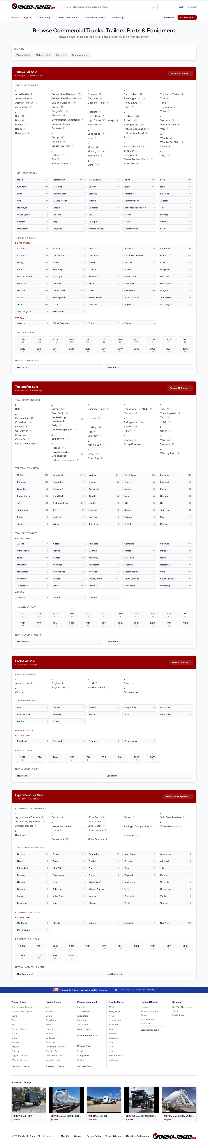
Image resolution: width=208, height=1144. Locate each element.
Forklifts (81, 1007)
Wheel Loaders (84, 1011)
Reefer (49, 1024)
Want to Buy (43, 17)
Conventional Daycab (21, 1011)
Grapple (15, 1042)
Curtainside (51, 1038)
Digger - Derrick (19, 1055)
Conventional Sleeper (21, 1007)
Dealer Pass (168, 17)
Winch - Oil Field (19, 1060)
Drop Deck (51, 1020)
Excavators (82, 1015)
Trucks (23, 55)
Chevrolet (113, 1038)
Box (13, 1024)
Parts (61, 55)
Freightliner (114, 1011)
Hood (80, 1051)
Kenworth (113, 1024)
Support (78, 1136)
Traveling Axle (52, 1051)
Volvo (111, 1015)
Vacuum (15, 1046)
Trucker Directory (65, 17)
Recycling (81, 1020)
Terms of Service (113, 1136)
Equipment (80, 55)
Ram (111, 1046)
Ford (111, 1029)
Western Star (115, 1055)
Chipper (15, 1051)
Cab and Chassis (19, 1029)
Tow (13, 1020)
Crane (14, 1038)
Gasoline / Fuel (53, 1060)
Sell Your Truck (187, 17)
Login (181, 6)
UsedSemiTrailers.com (137, 1136)
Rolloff (14, 1033)
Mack (111, 1007)
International (115, 1020)
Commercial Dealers (95, 17)
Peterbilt (113, 1033)
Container (50, 1042)
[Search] (154, 6)
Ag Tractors (82, 1024)
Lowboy (49, 1029)
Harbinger (113, 1060)
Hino (111, 1051)
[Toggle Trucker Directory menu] (77, 17)
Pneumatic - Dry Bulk (56, 1046)
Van (47, 1007)
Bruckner (145, 1007)
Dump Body (83, 1055)
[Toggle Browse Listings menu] (30, 17)
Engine (80, 1060)
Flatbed (49, 1011)
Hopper (49, 1033)
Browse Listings (19, 17)
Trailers (43, 55)
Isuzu (111, 1042)
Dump (14, 1015)
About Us (65, 1136)
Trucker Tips (118, 17)
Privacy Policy (94, 1136)
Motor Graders (84, 1029)
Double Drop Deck (54, 1055)
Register (192, 6)
